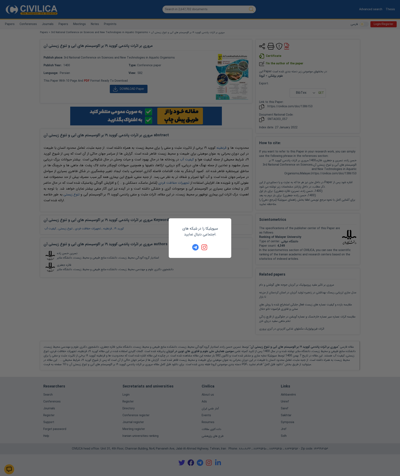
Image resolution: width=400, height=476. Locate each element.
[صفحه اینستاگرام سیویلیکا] (204, 247)
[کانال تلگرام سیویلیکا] (195, 247)
